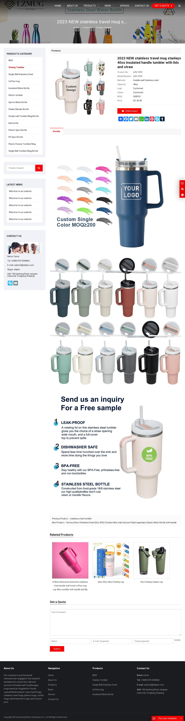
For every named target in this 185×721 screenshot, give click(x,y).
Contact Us (53, 699)
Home (51, 675)
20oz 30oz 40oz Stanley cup (111, 582)
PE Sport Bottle (16, 137)
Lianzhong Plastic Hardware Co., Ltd (31, 717)
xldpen (17, 269)
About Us (52, 680)
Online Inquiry (131, 111)
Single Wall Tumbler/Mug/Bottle (23, 151)
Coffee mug (14, 81)
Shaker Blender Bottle (19, 109)
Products (87, 27)
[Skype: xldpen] (182, 189)
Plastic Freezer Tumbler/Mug (22, 144)
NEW (11, 60)
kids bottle (13, 123)
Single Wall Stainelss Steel (21, 74)
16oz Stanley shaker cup (151, 582)
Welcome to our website (20, 191)
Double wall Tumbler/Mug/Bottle (24, 116)
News (50, 689)
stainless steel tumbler (81, 518)
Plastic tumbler (16, 95)
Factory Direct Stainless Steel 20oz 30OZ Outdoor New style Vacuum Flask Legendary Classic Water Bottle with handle (121, 522)
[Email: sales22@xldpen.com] (182, 183)
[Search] (39, 168)
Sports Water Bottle (18, 102)
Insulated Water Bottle (19, 88)
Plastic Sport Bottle (18, 130)
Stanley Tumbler (104, 27)
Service (51, 694)
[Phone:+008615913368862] (182, 195)
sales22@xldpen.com (24, 265)
